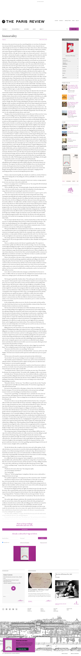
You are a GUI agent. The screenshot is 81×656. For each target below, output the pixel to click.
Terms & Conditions (75, 653)
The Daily (4, 29)
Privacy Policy (65, 653)
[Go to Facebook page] (6, 609)
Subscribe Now (22, 649)
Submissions (43, 611)
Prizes (55, 609)
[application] (13, 594)
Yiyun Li (4, 39)
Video (68, 609)
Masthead (55, 608)
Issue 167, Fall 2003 (43, 39)
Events (56, 20)
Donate (61, 20)
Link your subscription (24, 542)
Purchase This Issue (70, 56)
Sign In (77, 20)
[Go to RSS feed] (16, 609)
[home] (23, 22)
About (41, 29)
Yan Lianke (57, 577)
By (55, 575)
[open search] (67, 29)
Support (29, 609)
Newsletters (68, 20)
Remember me (6, 542)
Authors (26, 29)
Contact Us (30, 611)
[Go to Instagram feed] (3, 609)
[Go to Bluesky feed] (13, 609)
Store (73, 20)
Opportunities (69, 608)
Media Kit (42, 609)
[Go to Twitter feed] (10, 609)
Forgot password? (43, 542)
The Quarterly (15, 29)
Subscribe (74, 29)
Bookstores (56, 611)
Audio (34, 29)
